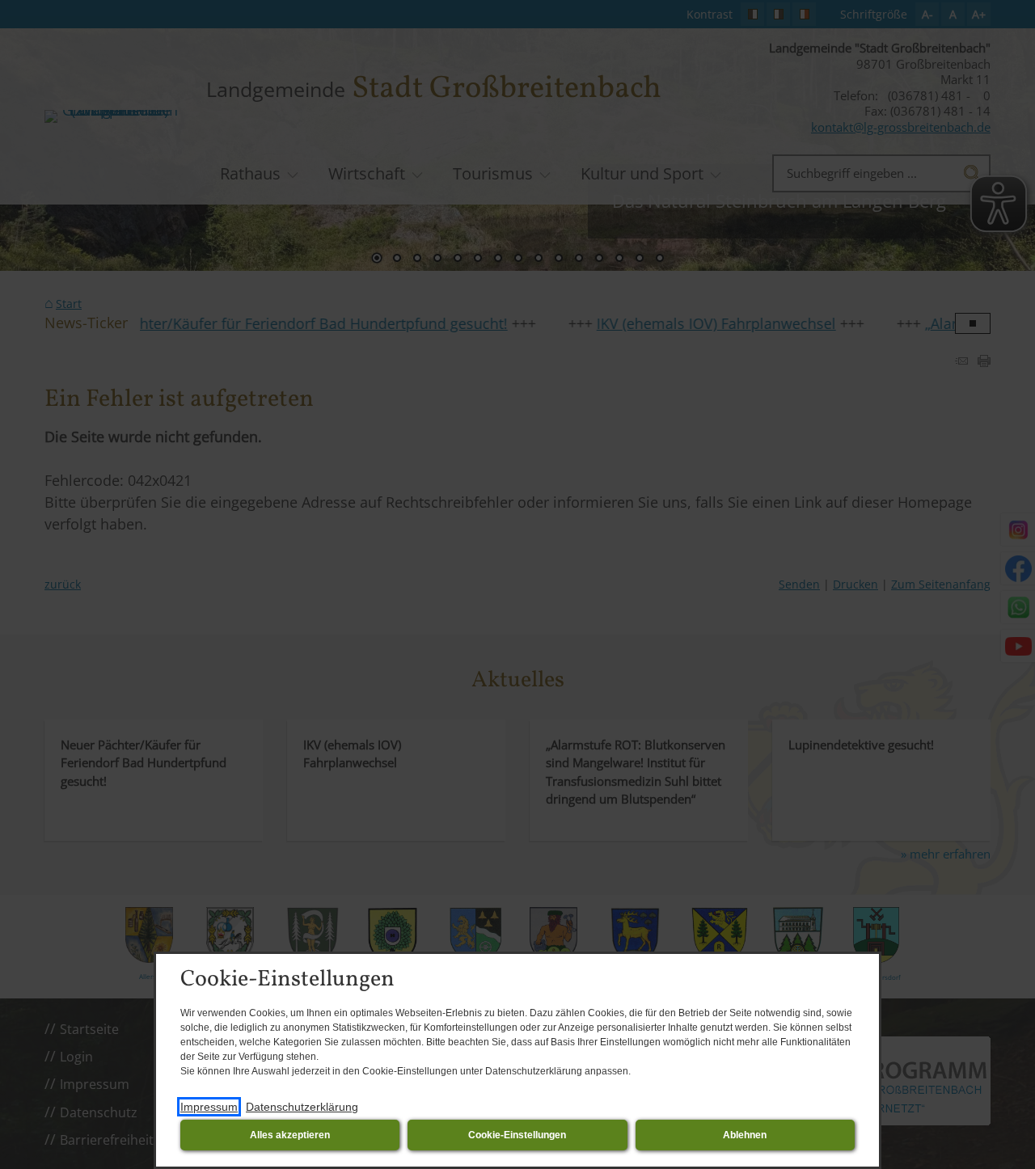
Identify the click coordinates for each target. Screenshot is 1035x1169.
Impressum (209, 1106)
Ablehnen (745, 1135)
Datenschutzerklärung (302, 1106)
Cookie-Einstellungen (517, 1135)
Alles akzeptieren (290, 1135)
